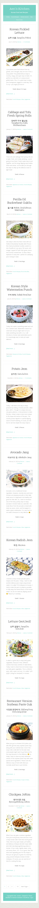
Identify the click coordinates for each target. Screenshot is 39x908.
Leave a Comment (27, 129)
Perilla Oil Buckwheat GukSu (19, 200)
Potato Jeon (19, 369)
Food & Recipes (17, 99)
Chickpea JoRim (19, 794)
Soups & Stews (25, 780)
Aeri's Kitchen (19, 9)
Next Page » (24, 886)
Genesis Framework (17, 897)
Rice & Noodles (25, 271)
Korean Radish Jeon (19, 540)
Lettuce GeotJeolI (19, 621)
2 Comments (26, 42)
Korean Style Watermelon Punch (19, 287)
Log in (31, 897)
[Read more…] (10, 94)
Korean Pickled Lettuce (19, 30)
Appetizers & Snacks (18, 184)
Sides (22, 99)
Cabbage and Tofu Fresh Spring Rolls (19, 113)
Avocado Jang (19, 452)
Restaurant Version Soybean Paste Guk (19, 702)
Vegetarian (27, 99)
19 (17, 886)
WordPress (26, 897)
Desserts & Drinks (17, 354)
